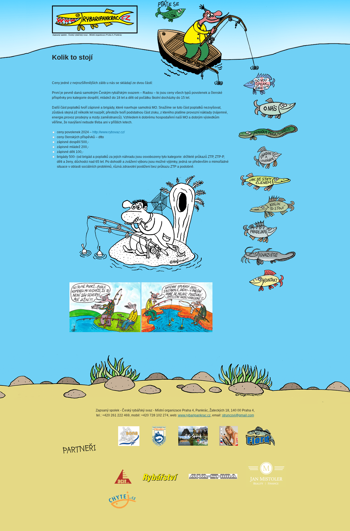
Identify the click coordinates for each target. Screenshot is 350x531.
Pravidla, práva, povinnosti (240, 120)
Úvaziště (239, 243)
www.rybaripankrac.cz (194, 415)
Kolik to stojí (239, 194)
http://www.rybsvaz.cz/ (108, 132)
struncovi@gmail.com (238, 415)
